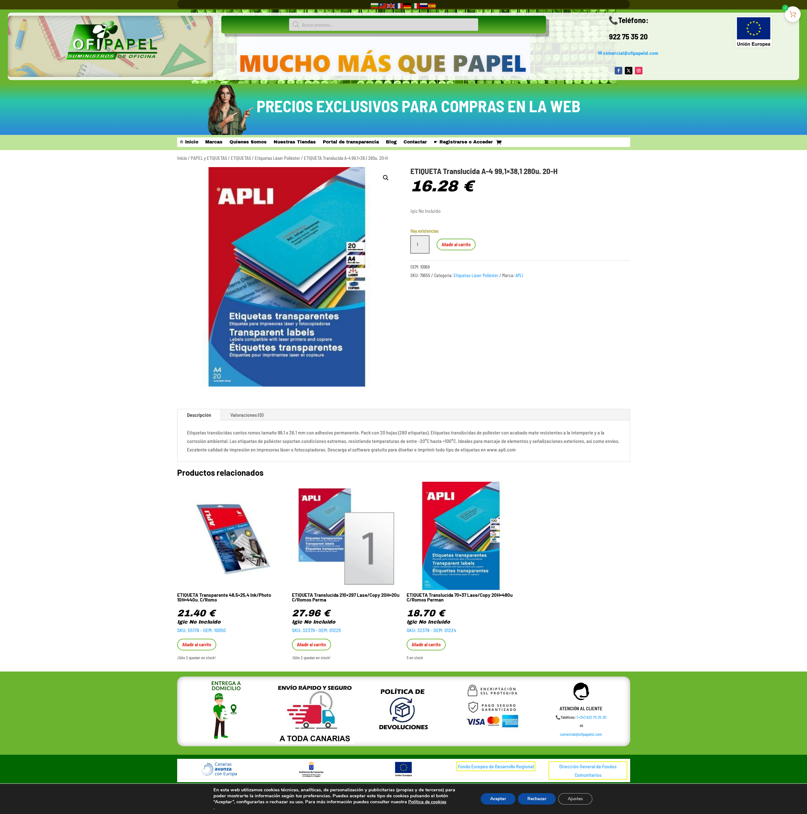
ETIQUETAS (241, 158)
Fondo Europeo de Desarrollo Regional (496, 766)
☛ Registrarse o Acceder (463, 142)
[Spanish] (432, 5)
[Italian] (416, 5)
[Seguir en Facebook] (618, 70)
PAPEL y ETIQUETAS (209, 158)
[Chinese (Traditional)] (383, 5)
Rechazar (536, 799)
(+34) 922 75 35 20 (592, 717)
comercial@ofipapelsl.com (630, 53)
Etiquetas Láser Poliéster (277, 158)
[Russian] (424, 5)
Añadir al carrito (456, 244)
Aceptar (498, 799)
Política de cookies (427, 802)
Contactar (415, 142)
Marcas (214, 142)
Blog (391, 142)
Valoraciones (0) (247, 415)
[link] (592, 717)
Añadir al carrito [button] (196, 644)
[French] (399, 5)
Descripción (199, 415)
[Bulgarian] (375, 5)
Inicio (182, 158)
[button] (386, 177)
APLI (519, 275)
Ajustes (575, 799)
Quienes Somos (248, 142)
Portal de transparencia (351, 142)
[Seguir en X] (628, 70)
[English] (391, 5)
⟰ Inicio (189, 142)
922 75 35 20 (628, 36)
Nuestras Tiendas (295, 142)
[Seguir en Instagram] (638, 70)
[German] (408, 5)
